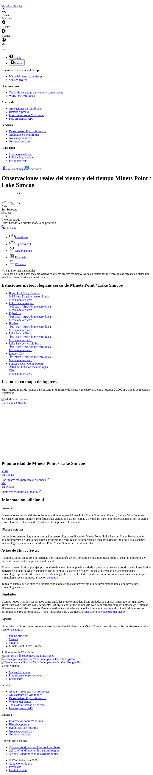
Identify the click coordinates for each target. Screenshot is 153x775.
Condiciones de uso (20, 154)
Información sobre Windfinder (26, 115)
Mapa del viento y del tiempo (26, 76)
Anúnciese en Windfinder (24, 134)
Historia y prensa (19, 111)
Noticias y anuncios (20, 138)
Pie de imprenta (18, 160)
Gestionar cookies (19, 141)
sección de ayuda (48, 577)
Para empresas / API (21, 118)
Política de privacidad (21, 157)
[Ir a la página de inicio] (1, 3)
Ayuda (17, 57)
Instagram (54, 750)
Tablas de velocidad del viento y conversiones (36, 92)
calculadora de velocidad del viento (104, 611)
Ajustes (19, 63)
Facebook (35, 169)
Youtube (54, 753)
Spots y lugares (18, 79)
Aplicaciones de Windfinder (25, 108)
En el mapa (9, 227)
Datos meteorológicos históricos (27, 131)
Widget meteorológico (22, 95)
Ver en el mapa (16, 169)
